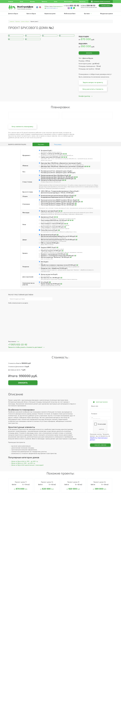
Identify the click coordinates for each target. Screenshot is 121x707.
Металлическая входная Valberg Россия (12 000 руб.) (58, 236)
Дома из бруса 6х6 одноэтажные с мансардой (27, 465)
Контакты (82, 1)
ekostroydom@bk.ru (52, 8)
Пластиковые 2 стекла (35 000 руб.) (52, 223)
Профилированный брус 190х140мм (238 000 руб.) (57, 178)
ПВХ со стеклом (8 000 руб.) (50, 243)
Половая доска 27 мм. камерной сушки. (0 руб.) (56, 171)
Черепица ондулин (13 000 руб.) (51, 250)
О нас (21, 1)
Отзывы (32, 1)
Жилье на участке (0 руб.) (49, 274)
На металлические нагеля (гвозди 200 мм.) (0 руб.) (57, 195)
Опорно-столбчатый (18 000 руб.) (52, 154)
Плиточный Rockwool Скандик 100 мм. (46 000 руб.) (58, 203)
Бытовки (87, 13)
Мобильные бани (69, 13)
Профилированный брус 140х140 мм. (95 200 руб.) (57, 177)
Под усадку (57, 144)
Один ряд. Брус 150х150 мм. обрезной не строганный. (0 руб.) (61, 163)
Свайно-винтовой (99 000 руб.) (51, 157)
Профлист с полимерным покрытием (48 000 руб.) (57, 255)
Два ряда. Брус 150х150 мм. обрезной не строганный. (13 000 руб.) (62, 166)
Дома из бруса (13, 13)
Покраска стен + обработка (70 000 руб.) (54, 268)
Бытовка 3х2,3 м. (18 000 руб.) (50, 277)
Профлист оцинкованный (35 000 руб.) (53, 254)
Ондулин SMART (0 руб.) (49, 247)
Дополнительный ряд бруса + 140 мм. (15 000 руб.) (57, 192)
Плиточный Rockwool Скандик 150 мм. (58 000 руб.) (58, 205)
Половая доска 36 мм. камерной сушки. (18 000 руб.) (58, 172)
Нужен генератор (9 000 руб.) (50, 284)
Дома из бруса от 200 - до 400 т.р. (23, 463)
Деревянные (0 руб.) (47, 217)
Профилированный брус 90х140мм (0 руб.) (55, 175)
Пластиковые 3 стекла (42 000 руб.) (52, 227)
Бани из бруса (31, 13)
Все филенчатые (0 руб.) (49, 234)
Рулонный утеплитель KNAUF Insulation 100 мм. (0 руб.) (59, 200)
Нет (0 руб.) (44, 261)
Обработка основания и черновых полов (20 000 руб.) (58, 265)
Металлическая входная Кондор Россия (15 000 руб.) (58, 239)
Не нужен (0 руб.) (46, 150)
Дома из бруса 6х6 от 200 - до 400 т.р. (24, 461)
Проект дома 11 (21, 482)
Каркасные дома (49, 13)
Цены (55, 1)
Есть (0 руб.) (45, 282)
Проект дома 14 (47, 482)
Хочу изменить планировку (22, 126)
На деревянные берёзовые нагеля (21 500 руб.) (56, 197)
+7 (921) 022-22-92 (17, 344)
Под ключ (41, 144)
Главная (10, 1)
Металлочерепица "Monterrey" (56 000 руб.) (55, 257)
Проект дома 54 (99, 482)
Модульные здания (106, 13)
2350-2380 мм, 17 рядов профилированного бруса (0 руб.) (60, 191)
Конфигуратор (84, 96)
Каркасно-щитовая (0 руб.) (50, 211)
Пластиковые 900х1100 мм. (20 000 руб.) (54, 220)
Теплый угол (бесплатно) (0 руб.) (51, 180)
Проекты (44, 1)
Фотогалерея (68, 1)
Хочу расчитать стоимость (92, 89)
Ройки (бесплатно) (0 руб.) (49, 230)
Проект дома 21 (73, 482)
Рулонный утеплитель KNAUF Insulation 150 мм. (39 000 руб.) (61, 201)
